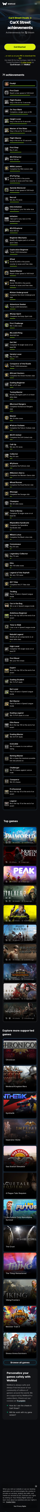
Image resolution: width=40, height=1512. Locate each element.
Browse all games (20, 1362)
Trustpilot (21, 1401)
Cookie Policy (10, 1502)
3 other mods (26, 62)
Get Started (19, 47)
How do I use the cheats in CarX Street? (20, 1406)
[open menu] (36, 4)
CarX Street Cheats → (20, 18)
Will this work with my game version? (20, 1413)
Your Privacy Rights (20, 1506)
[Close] (36, 1486)
